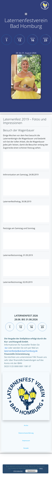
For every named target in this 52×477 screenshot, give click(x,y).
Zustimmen (31, 471)
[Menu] (26, 14)
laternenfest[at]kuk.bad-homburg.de (20, 351)
